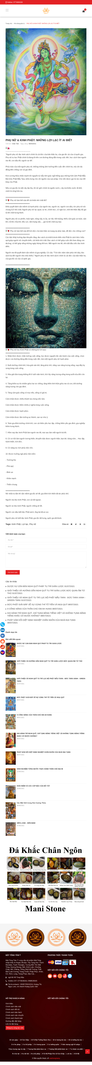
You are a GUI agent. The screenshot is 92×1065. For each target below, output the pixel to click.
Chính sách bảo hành (14, 1012)
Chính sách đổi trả (13, 1009)
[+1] (84, 524)
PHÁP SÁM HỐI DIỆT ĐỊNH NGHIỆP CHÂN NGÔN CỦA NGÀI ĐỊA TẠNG (44, 752)
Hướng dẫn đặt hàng (13, 1021)
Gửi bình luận (13, 572)
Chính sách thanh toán (14, 1018)
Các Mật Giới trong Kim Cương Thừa (31, 803)
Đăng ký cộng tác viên (15, 1028)
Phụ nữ (32, 524)
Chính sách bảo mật (13, 1006)
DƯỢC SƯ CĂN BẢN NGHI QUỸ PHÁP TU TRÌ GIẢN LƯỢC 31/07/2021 (41, 586)
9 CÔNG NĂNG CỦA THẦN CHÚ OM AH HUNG (34, 715)
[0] (83, 11)
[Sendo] (2, 647)
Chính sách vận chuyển (15, 1015)
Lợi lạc (25, 524)
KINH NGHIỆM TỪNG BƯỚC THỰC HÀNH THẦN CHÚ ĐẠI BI (40, 769)
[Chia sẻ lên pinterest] (80, 524)
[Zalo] (2, 630)
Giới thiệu (9, 1003)
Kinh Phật (16, 524)
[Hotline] (2, 624)
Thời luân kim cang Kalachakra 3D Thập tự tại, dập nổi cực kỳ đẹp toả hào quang (26, 1049)
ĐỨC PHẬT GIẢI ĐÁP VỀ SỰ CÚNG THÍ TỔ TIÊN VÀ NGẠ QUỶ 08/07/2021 (42, 604)
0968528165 (32, 981)
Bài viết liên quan (13, 639)
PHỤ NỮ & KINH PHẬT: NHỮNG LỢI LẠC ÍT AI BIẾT (39, 140)
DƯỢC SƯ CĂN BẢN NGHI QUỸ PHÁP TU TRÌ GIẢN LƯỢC (39, 643)
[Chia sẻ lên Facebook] (71, 524)
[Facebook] (2, 635)
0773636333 (18, 2)
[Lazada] (2, 652)
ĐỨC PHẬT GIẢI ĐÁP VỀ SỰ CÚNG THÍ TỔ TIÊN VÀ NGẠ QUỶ (40, 697)
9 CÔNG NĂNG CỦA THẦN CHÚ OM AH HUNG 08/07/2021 (35, 609)
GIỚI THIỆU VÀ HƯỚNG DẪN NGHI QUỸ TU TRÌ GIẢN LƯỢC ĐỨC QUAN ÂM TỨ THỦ (49, 661)
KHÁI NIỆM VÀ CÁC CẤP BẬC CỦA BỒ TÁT (33, 786)
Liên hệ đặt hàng (12, 1024)
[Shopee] (2, 641)
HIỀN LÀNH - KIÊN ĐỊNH (26, 823)
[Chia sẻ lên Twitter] (76, 524)
